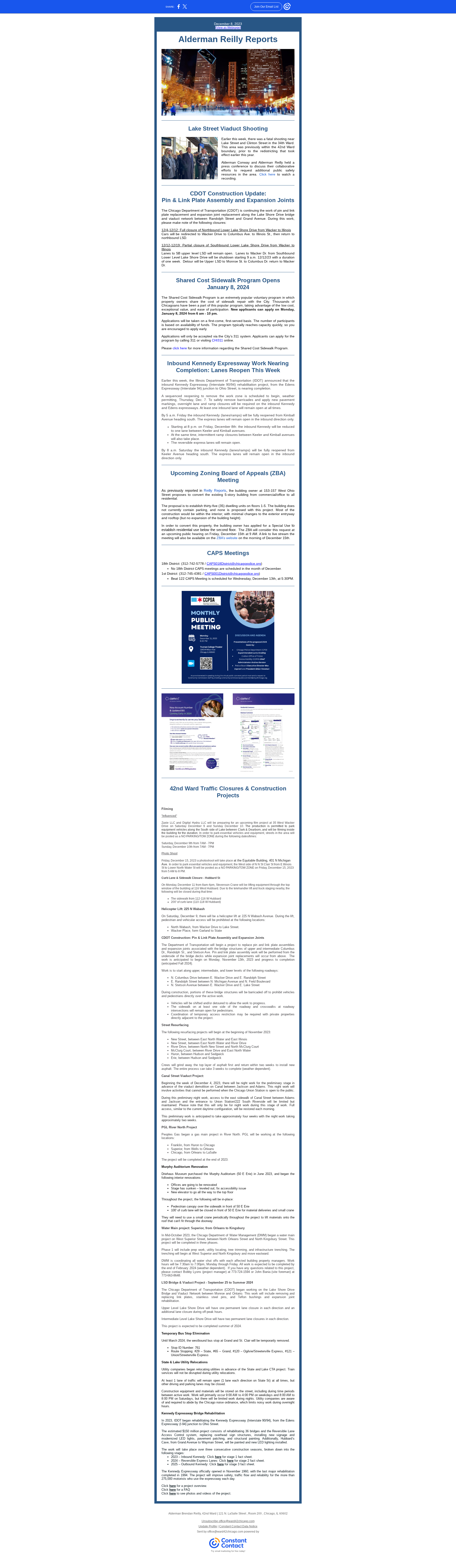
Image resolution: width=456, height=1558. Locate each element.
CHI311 (217, 340)
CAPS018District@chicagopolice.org (234, 563)
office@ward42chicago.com (225, 1531)
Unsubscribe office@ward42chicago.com (228, 1521)
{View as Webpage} (228, 27)
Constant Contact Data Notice (238, 1526)
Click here (267, 174)
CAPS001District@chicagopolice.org (231, 573)
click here (180, 348)
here (218, 1457)
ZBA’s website (227, 538)
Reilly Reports (215, 490)
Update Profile (208, 1526)
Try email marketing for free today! (228, 1551)
